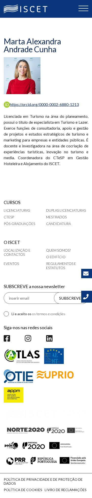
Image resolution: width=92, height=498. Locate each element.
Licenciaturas (17, 210)
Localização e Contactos (17, 252)
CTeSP (9, 217)
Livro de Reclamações (66, 490)
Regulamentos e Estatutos (61, 265)
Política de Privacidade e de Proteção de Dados (43, 481)
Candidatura (58, 224)
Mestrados (56, 217)
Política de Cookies (23, 490)
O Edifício (56, 257)
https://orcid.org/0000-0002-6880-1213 (44, 104)
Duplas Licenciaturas (66, 210)
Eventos (11, 263)
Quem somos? (58, 250)
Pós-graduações (19, 224)
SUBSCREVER (71, 298)
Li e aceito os (38, 314)
